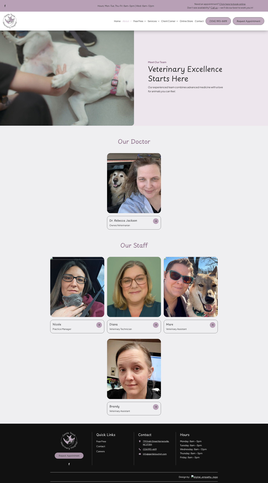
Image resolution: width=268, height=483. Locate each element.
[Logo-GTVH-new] (10, 15)
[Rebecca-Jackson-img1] (134, 154)
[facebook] (5, 6)
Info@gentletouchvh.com (155, 454)
